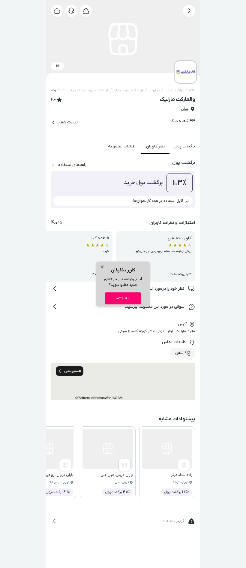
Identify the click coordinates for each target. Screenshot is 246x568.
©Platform (82, 397)
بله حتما (123, 298)
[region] (123, 381)
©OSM (117, 397)
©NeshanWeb (101, 397)
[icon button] (189, 11)
